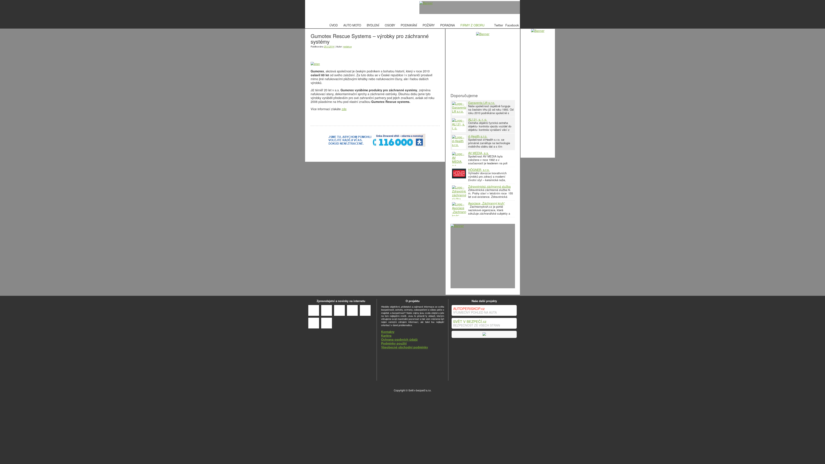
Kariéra (386, 335)
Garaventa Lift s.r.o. (481, 103)
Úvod (333, 25)
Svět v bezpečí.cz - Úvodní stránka (338, 11)
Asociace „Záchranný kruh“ (486, 203)
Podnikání (409, 25)
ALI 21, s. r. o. (477, 119)
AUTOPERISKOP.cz (469, 308)
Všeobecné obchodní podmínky (404, 347)
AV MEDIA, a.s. (478, 153)
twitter (337, 53)
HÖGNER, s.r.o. (479, 170)
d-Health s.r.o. (477, 136)
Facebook (512, 25)
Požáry (429, 25)
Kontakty (387, 332)
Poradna (447, 25)
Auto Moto (352, 25)
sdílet (325, 53)
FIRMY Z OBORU (472, 25)
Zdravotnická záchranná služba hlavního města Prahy (489, 188)
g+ (313, 53)
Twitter (498, 25)
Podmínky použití (394, 343)
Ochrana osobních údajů (399, 339)
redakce (347, 46)
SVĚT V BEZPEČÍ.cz (469, 321)
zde (344, 109)
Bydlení (373, 25)
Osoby (390, 25)
